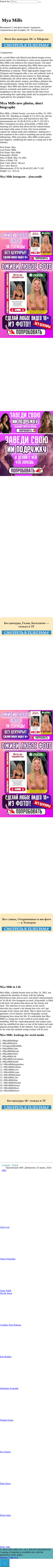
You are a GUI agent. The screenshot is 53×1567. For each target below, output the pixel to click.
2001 (4, 1170)
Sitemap (4, 1557)
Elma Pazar (5, 1483)
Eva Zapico (5, 1452)
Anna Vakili (5, 1290)
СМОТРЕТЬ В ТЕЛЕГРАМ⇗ (26, 45)
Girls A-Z (13, 1557)
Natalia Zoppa (6, 1420)
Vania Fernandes (7, 1259)
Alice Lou (4, 1227)
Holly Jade (5, 1547)
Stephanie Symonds (9, 1388)
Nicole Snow (6, 1293)
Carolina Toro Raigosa (10, 1325)
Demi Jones (5, 1515)
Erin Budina (5, 1356)
